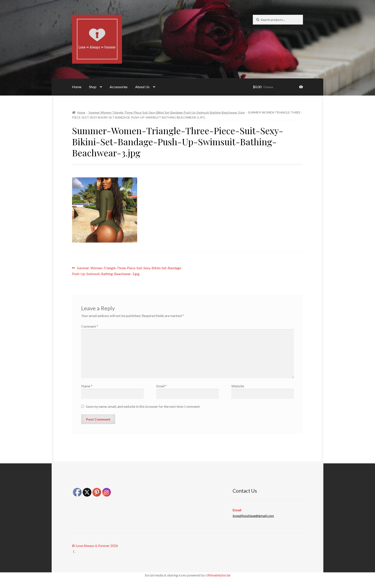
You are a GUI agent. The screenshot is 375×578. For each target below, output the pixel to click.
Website (237, 386)
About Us (142, 87)
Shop (92, 87)
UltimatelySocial (218, 575)
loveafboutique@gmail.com (253, 516)
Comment (89, 326)
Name (86, 386)
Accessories (119, 87)
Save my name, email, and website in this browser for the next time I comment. (143, 406)
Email (161, 386)
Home (76, 87)
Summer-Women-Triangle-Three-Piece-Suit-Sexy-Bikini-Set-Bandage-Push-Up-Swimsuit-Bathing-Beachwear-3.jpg (167, 112)
